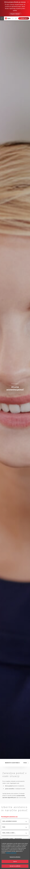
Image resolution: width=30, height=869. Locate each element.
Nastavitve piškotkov (15, 857)
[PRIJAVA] (16, 18)
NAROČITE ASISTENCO (12, 762)
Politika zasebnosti (11, 852)
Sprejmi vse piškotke (15, 866)
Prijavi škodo (15, 14)
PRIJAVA (16, 18)
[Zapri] (28, 841)
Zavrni (15, 861)
